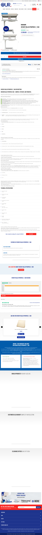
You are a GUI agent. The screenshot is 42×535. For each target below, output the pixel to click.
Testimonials (26, 0)
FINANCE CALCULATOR (20, 59)
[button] (21, 305)
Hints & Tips (34, 0)
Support (30, 0)
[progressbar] (22, 285)
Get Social (3, 521)
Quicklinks (3, 512)
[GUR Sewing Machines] (6, 4)
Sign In (33, 5)
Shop (2, 515)
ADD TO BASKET (24, 56)
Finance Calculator (30, 32)
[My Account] (31, 5)
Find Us (2, 518)
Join (35, 5)
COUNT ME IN (38, 507)
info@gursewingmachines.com (14, 78)
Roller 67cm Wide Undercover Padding (21, 329)
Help (22, 0)
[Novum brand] (23, 24)
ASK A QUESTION (22, 269)
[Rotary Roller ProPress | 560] (10, 23)
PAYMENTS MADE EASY (4, 525)
